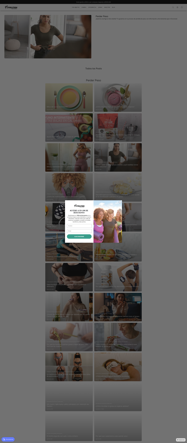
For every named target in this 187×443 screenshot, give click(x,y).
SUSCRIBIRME (79, 236)
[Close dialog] (120, 202)
